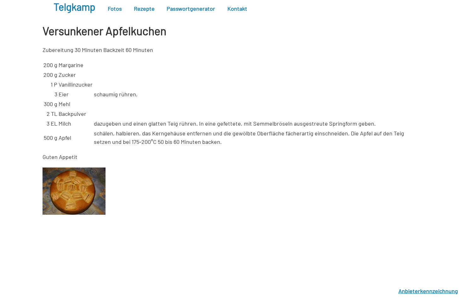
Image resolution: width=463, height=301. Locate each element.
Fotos (115, 9)
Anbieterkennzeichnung (428, 291)
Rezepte (144, 9)
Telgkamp (74, 8)
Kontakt (237, 9)
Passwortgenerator (191, 9)
